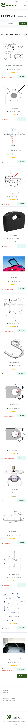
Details (21, 76)
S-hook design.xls (14, 362)
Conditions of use (8, 694)
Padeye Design (14, 108)
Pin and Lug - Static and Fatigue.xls (14, 447)
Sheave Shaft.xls (14, 489)
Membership (6, 690)
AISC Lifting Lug (14, 235)
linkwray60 (7, 543)
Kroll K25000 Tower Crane (14, 150)
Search (23, 23)
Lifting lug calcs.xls (14, 616)
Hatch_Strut (14, 277)
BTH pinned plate (14, 574)
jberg (5, 247)
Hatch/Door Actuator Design (14, 659)
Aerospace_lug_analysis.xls (14, 65)
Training (5, 702)
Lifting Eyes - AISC (14, 193)
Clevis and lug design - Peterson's (14, 320)
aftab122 (6, 120)
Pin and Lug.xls (14, 404)
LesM (5, 501)
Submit (23, 676)
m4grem (6, 586)
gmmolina (7, 204)
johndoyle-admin (9, 331)
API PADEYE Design (14, 532)
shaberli (6, 628)
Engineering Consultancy (9, 698)
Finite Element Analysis (9, 700)
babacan (6, 162)
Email (2, 707)
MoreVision (6, 692)
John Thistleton (8, 289)
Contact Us (17, 1)
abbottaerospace (7, 77)
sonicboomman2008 (8, 670)
